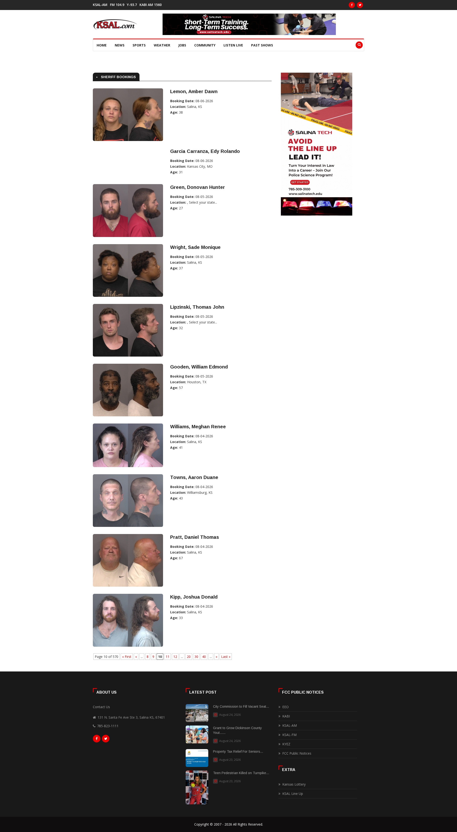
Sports (139, 45)
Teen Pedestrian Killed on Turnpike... (241, 773)
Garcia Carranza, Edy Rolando (205, 151)
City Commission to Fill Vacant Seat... (241, 706)
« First (126, 656)
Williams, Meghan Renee (198, 426)
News (119, 45)
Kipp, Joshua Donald (194, 597)
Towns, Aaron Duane (194, 477)
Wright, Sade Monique (195, 247)
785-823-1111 (108, 726)
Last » (225, 656)
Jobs (182, 45)
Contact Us (101, 707)
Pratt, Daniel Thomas (194, 537)
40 (204, 656)
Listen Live (233, 45)
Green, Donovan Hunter (197, 187)
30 (196, 656)
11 (167, 656)
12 (175, 656)
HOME (102, 45)
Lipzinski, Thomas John (197, 307)
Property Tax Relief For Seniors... (238, 751)
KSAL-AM (100, 4)
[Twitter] (360, 5)
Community (204, 45)
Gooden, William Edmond (199, 366)
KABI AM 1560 (150, 4)
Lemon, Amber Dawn (194, 91)
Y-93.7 (132, 4)
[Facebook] (352, 5)
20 (189, 656)
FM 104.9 (117, 4)
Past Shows (262, 45)
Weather (162, 45)
